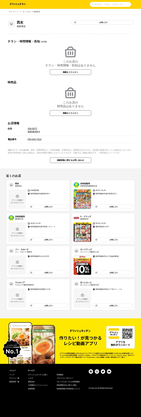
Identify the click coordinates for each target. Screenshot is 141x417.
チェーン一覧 (20, 12)
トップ (11, 375)
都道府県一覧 (14, 382)
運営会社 (31, 382)
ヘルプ (30, 378)
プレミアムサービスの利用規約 (68, 382)
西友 (29, 12)
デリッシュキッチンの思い (38, 375)
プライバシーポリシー (65, 378)
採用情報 (31, 389)
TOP (10, 12)
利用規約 (60, 375)
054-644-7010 (34, 139)
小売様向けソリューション (38, 385)
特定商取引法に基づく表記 (67, 385)
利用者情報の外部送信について (68, 389)
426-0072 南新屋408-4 (34, 130)
